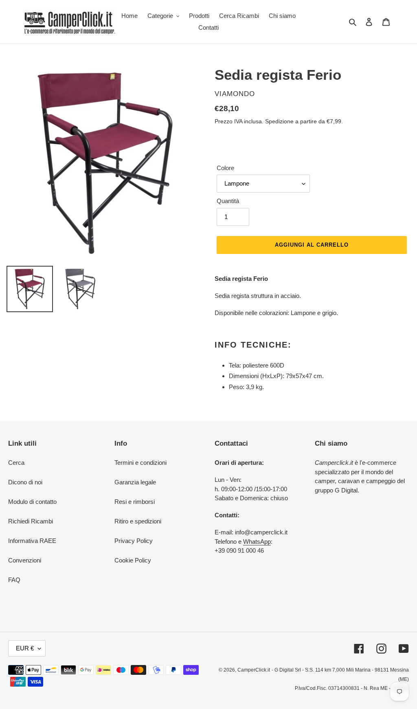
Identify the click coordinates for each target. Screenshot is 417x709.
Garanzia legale (135, 482)
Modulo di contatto (32, 501)
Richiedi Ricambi (30, 521)
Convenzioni (24, 560)
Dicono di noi (25, 482)
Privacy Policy (133, 540)
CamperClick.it (253, 670)
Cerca (16, 462)
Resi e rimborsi (134, 501)
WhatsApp (257, 541)
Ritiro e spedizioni (137, 521)
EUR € (25, 648)
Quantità (228, 200)
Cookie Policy (132, 560)
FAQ (14, 579)
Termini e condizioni (140, 462)
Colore (225, 167)
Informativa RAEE (32, 540)
